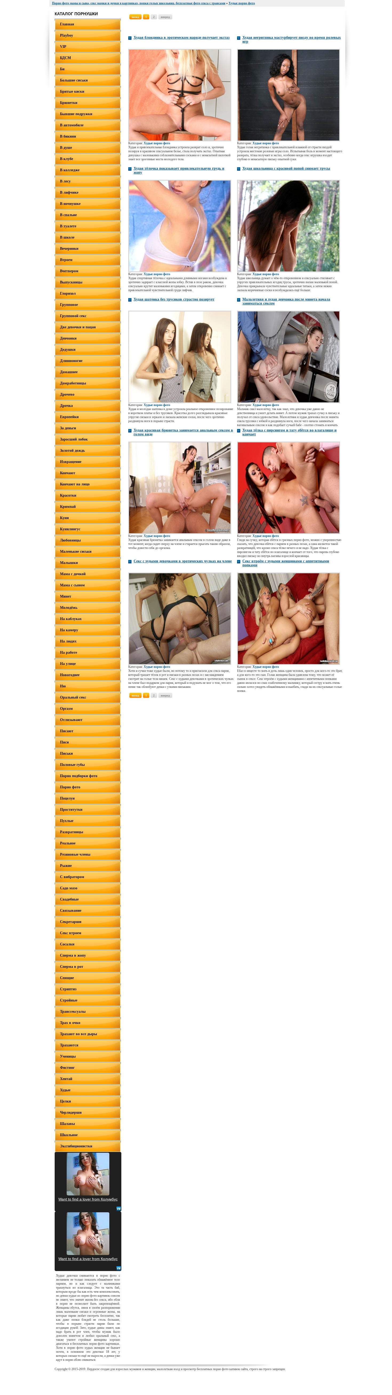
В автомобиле (71, 125)
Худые (65, 1090)
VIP (63, 47)
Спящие (67, 978)
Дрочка (66, 406)
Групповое (69, 305)
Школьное (69, 1135)
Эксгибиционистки (76, 1146)
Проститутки (71, 810)
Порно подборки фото (78, 776)
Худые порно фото (157, 143)
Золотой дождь (72, 451)
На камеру (69, 630)
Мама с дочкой (73, 574)
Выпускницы (71, 282)
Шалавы (67, 1124)
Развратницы (71, 832)
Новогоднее (69, 675)
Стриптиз (68, 989)
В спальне (68, 215)
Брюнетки (68, 103)
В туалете (68, 226)
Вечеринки (69, 249)
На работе (68, 652)
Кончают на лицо (75, 484)
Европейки (69, 417)
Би (62, 69)
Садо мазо (68, 888)
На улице (68, 664)
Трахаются (69, 1045)
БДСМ (65, 58)
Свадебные (69, 899)
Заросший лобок (74, 439)
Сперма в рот (71, 967)
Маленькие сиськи (75, 552)
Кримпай (68, 507)
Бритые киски (72, 91)
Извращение (70, 462)
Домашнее (69, 372)
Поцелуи (67, 798)
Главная (67, 24)
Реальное (67, 843)
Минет (65, 596)
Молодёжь (68, 608)
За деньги (68, 428)
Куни (64, 518)
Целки (65, 1101)
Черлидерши (71, 1112)
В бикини (68, 136)
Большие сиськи (74, 80)
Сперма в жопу (73, 955)
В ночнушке (70, 204)
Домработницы (73, 383)
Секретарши (70, 922)
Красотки (68, 495)
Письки (66, 753)
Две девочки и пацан (78, 327)
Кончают (67, 473)
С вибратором (72, 877)
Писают (66, 731)
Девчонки (68, 338)
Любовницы (70, 540)
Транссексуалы (73, 1012)
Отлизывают (71, 720)
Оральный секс (73, 697)
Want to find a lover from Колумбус (88, 1199)
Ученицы (68, 1056)
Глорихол (68, 293)
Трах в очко (70, 1023)
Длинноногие (71, 361)
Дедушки (67, 350)
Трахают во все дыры (78, 1034)
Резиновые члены (75, 854)
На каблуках (71, 619)
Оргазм (66, 709)
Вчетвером (69, 271)
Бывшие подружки (76, 114)
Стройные (68, 1000)
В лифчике (69, 192)
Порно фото (70, 787)
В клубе (66, 159)
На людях (68, 641)
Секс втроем (70, 933)
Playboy (66, 35)
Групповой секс (73, 316)
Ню (63, 686)
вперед (165, 16)
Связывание (70, 911)
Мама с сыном (72, 585)
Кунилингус (70, 529)
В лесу (65, 181)
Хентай (66, 1079)
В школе (67, 237)
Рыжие (66, 866)
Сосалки (67, 944)
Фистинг (67, 1068)
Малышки (69, 563)
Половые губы (72, 765)
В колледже (69, 170)
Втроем (66, 260)
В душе (66, 148)
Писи (64, 742)
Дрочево (67, 394)
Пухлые (66, 821)
